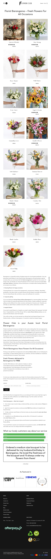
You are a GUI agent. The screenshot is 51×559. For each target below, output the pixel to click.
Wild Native (37, 81)
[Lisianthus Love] (14, 128)
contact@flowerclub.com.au (35, 525)
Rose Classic (14, 81)
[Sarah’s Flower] (37, 128)
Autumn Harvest (37, 171)
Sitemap (15, 553)
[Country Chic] (37, 188)
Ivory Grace (13, 110)
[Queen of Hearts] (14, 29)
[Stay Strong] (37, 29)
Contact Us (23, 396)
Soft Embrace (14, 171)
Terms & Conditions (7, 512)
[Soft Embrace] (14, 159)
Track (6, 389)
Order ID (5, 383)
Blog (4, 507)
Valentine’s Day (29, 505)
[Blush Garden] (14, 222)
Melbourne (28, 503)
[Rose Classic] (14, 64)
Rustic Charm (14, 201)
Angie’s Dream (37, 110)
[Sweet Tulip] (14, 256)
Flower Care (5, 503)
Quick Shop (49, 279)
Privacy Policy (6, 514)
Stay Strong (37, 42)
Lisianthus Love (14, 141)
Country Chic (37, 201)
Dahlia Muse (37, 239)
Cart (45, 3)
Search (41, 3)
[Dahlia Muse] (37, 222)
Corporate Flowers (30, 501)
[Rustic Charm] (14, 188)
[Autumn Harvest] (37, 159)
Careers (5, 505)
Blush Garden (14, 239)
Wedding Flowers (30, 498)
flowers (44, 404)
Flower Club (10, 552)
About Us (5, 498)
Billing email (28, 383)
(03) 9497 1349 (42, 424)
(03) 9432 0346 (33, 523)
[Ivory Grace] (14, 97)
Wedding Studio (21, 553)
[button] (11, 44)
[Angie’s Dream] (37, 97)
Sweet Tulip (13, 268)
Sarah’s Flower (37, 141)
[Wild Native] (37, 64)
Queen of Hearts (14, 42)
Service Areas (6, 510)
